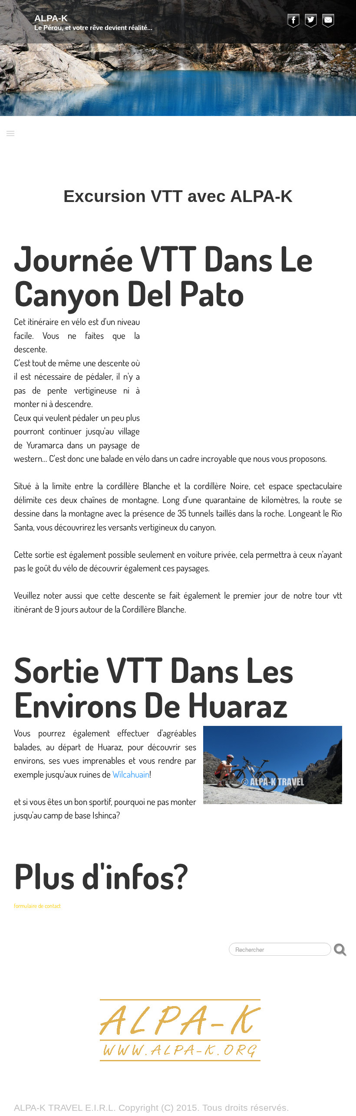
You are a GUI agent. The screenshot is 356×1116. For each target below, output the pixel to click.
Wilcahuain (130, 774)
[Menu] (10, 133)
